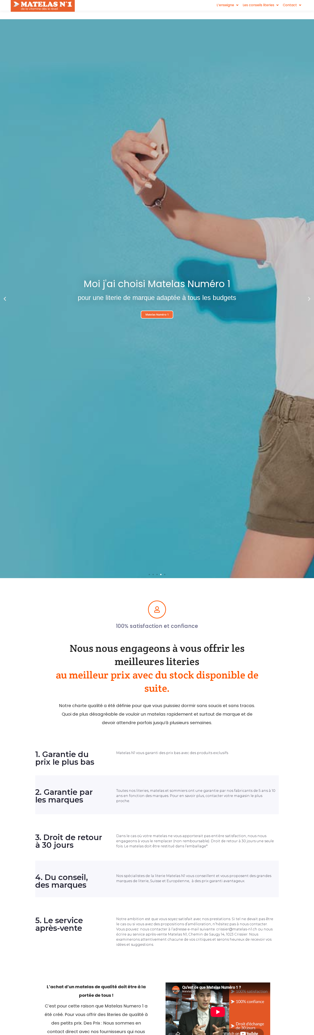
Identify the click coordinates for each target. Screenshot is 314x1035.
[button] (149, 574)
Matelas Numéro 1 (157, 314)
